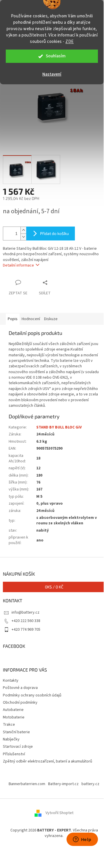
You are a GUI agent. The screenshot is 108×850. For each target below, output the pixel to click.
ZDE (69, 42)
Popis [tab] (13, 319)
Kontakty (10, 680)
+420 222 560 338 (26, 621)
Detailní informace (18, 265)
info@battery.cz (25, 612)
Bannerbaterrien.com (27, 784)
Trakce (9, 724)
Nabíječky (11, 739)
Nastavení (51, 74)
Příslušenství (14, 754)
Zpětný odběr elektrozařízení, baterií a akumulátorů (47, 761)
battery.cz (90, 784)
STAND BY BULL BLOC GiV (59, 427)
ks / (54, 586)
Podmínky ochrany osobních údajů (32, 695)
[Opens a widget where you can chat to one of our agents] (82, 840)
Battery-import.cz (63, 784)
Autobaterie (13, 710)
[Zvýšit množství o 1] (23, 230)
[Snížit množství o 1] (23, 237)
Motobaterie (13, 717)
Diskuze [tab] (51, 319)
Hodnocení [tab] (31, 319)
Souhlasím (56, 56)
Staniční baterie (16, 732)
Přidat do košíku (54, 233)
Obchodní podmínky (20, 702)
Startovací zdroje (18, 746)
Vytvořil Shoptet (59, 813)
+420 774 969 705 (26, 629)
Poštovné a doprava (20, 688)
